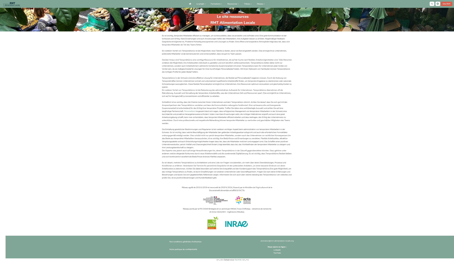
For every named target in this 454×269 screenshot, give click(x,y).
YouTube (277, 253)
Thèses (247, 4)
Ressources (232, 4)
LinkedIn (277, 250)
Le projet (200, 4)
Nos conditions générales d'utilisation (185, 241)
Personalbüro (189, 111)
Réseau (260, 4)
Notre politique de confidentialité (183, 249)
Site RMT (446, 4)
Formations (215, 4)
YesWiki (238, 259)
